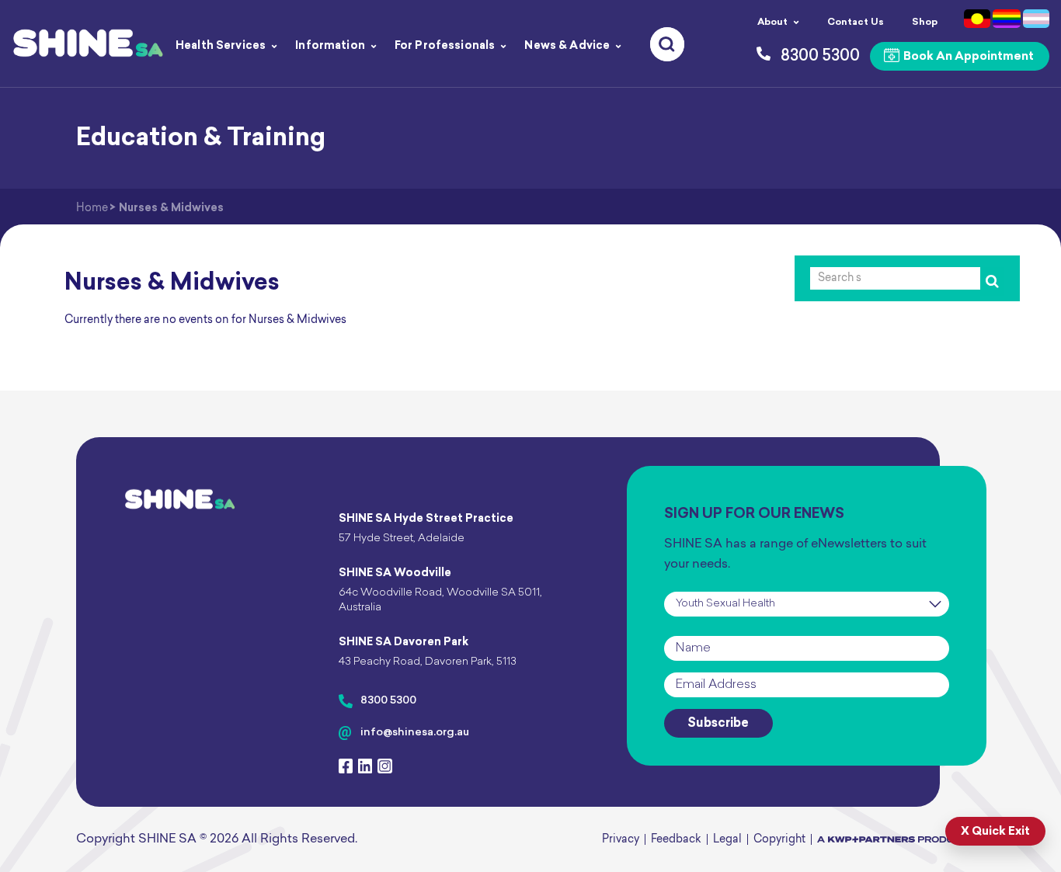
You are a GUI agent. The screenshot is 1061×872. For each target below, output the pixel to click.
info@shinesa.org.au (414, 732)
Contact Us (855, 22)
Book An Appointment (967, 57)
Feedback (676, 840)
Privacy (620, 840)
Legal (727, 840)
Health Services (221, 46)
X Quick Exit (995, 832)
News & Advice (567, 46)
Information (330, 46)
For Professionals (445, 46)
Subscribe (718, 723)
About (772, 22)
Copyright (779, 840)
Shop (925, 22)
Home (92, 208)
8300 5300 (388, 701)
